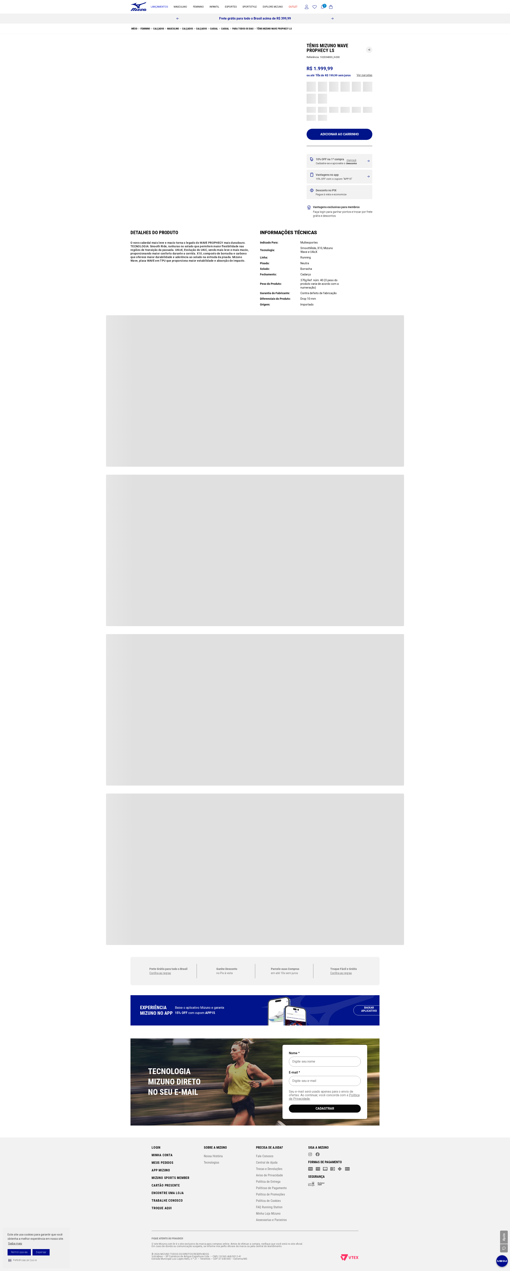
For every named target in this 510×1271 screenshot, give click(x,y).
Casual (173, 28)
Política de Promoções (270, 1194)
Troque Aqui (162, 1208)
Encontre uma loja (168, 1193)
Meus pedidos (163, 1163)
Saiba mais (15, 1243)
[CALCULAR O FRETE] (354, 161)
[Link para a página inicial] (133, 28)
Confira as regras (160, 343)
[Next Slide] (332, 18)
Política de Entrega (268, 1182)
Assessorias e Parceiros (271, 1220)
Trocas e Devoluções (269, 1169)
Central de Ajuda (267, 1162)
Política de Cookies (268, 1201)
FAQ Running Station (269, 1207)
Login (156, 1147)
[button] (22, 1260)
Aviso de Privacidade (269, 1175)
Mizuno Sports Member (170, 1178)
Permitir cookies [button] (19, 1252)
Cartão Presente (166, 1185)
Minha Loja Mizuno (268, 1213)
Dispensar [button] (41, 1252)
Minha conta (162, 1155)
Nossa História (213, 1156)
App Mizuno (161, 1170)
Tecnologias (211, 1162)
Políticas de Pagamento (271, 1188)
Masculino (146, 28)
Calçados (160, 28)
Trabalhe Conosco (167, 1200)
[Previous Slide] (177, 18)
